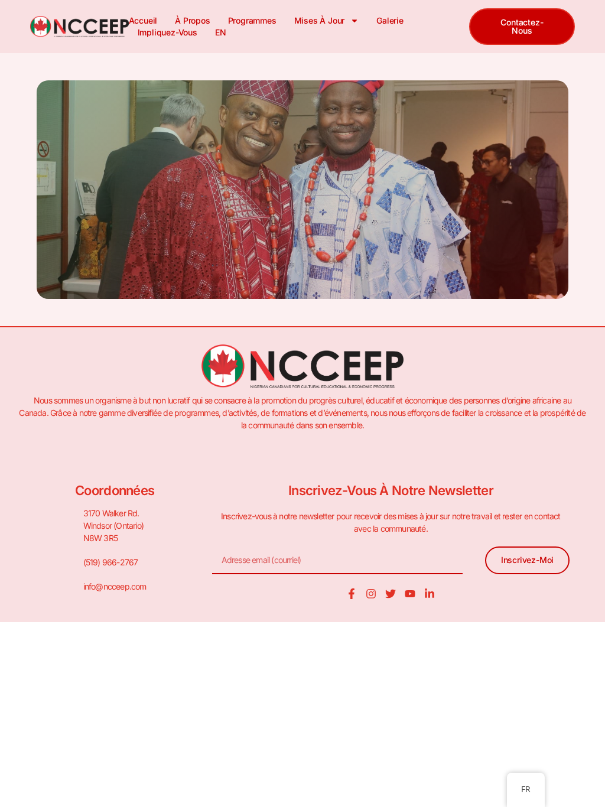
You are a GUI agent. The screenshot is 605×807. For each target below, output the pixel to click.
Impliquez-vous (167, 32)
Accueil (143, 20)
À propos (192, 20)
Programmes (252, 20)
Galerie (390, 20)
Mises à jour (319, 20)
